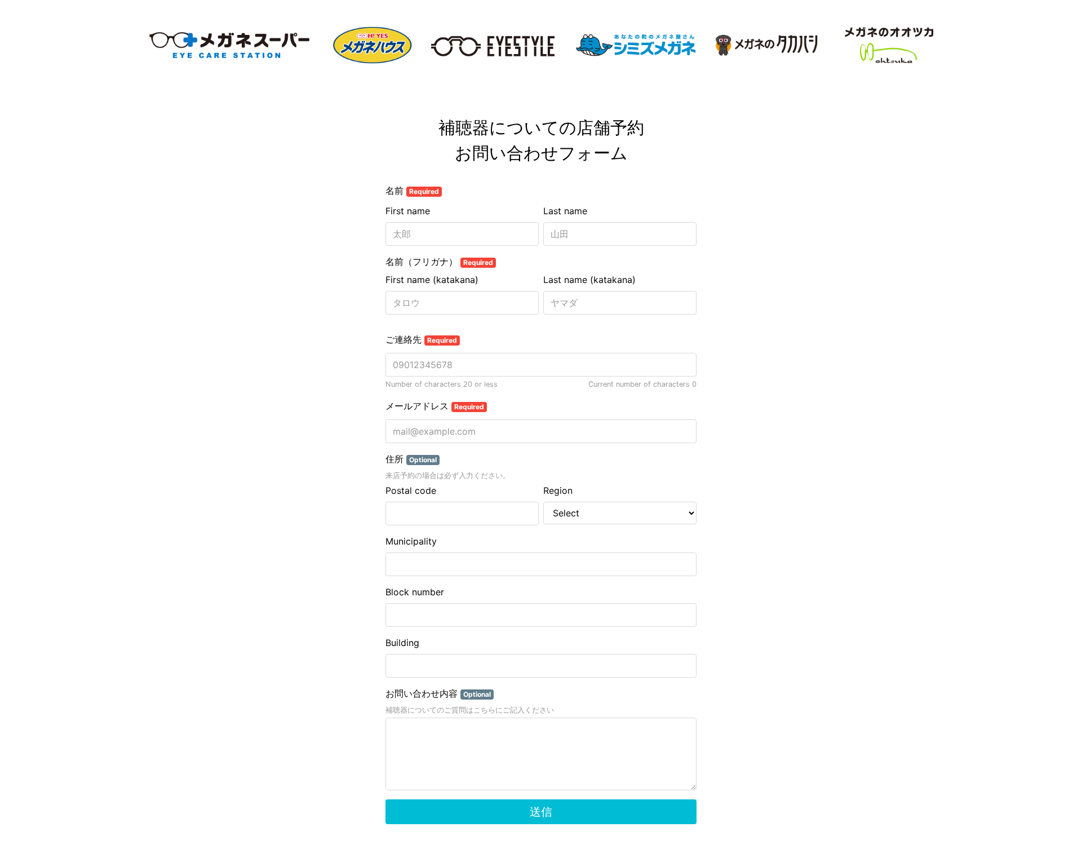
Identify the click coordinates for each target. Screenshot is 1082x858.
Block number (414, 592)
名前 (412, 190)
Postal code (410, 490)
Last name (565, 210)
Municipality (411, 541)
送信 (541, 812)
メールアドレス (434, 406)
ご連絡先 (421, 339)
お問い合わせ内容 (438, 693)
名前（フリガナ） (439, 261)
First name (407, 210)
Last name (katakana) (589, 279)
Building (402, 642)
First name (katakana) (431, 279)
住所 (411, 459)
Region (558, 490)
